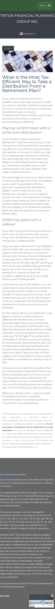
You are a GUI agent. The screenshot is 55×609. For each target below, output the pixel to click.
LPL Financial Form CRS (12, 474)
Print (8, 48)
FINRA (3, 486)
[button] (45, 5)
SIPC (9, 486)
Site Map (4, 596)
